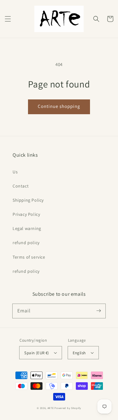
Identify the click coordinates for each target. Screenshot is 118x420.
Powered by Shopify (67, 408)
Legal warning (27, 228)
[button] (8, 19)
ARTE (51, 408)
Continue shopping (59, 106)
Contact (21, 186)
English (79, 353)
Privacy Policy (26, 214)
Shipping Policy (28, 200)
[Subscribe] (98, 311)
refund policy (26, 242)
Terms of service (29, 257)
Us (15, 172)
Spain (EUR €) (36, 353)
